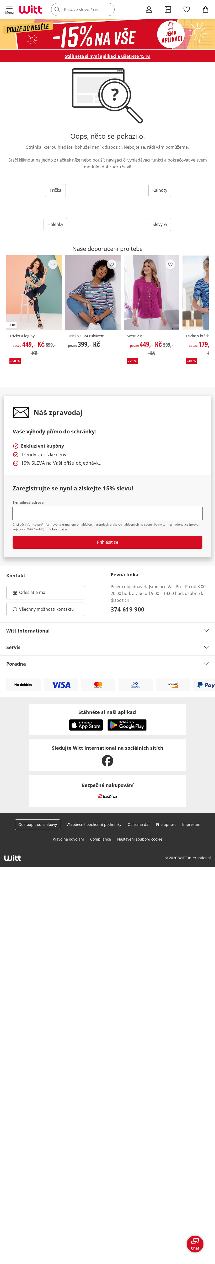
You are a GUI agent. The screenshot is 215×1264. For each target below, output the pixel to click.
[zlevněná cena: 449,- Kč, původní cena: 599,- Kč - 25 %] (151, 292)
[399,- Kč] (93, 292)
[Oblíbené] (186, 9)
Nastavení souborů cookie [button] (139, 839)
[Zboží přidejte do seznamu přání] (53, 264)
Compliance (100, 839)
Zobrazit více (58, 529)
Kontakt (15, 575)
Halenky (55, 224)
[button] (9, 9)
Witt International (28, 631)
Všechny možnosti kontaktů (46, 609)
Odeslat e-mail (40, 593)
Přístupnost (166, 824)
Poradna (16, 664)
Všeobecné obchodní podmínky (94, 824)
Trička (55, 190)
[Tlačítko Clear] (109, 9)
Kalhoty (159, 190)
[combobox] (90, 9)
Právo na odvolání (68, 839)
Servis (13, 647)
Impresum (191, 824)
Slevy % (160, 224)
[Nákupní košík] (205, 9)
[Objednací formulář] (167, 9)
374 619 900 (127, 609)
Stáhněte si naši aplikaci (107, 712)
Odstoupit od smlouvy (37, 824)
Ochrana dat (139, 824)
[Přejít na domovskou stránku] (30, 9)
